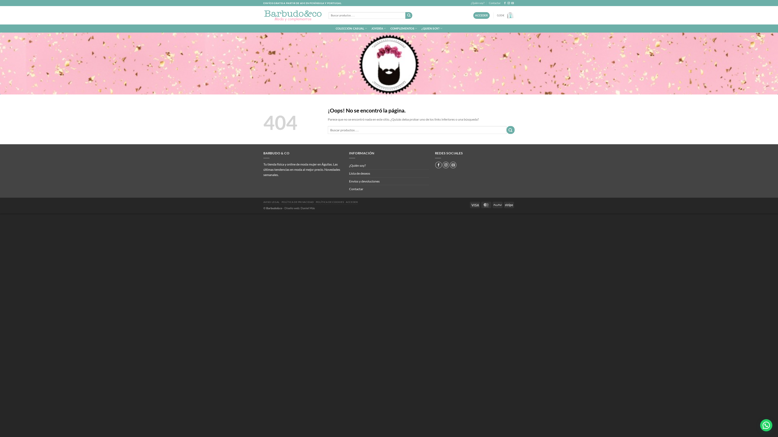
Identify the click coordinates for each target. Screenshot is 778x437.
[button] (766, 425)
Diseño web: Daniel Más (299, 208)
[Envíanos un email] (512, 3)
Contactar (495, 3)
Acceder (352, 202)
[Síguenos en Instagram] (509, 3)
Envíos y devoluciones (364, 181)
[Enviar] (408, 15)
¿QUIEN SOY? (430, 28)
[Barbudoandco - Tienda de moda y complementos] (293, 15)
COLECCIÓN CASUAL (350, 28)
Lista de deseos (359, 173)
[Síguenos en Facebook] (505, 3)
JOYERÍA (377, 28)
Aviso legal (271, 202)
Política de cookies (330, 202)
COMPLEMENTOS (402, 28)
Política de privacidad (298, 202)
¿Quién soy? (477, 3)
